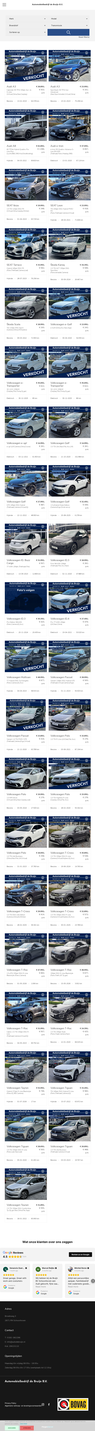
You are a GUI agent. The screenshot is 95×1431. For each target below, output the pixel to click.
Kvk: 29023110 (12, 1346)
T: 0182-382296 (12, 1337)
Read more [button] (41, 1286)
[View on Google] (5, 1269)
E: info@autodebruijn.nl (15, 1342)
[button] (2, 1281)
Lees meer (23, 1424)
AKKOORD (12, 1428)
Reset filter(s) (84, 37)
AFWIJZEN (27, 1428)
